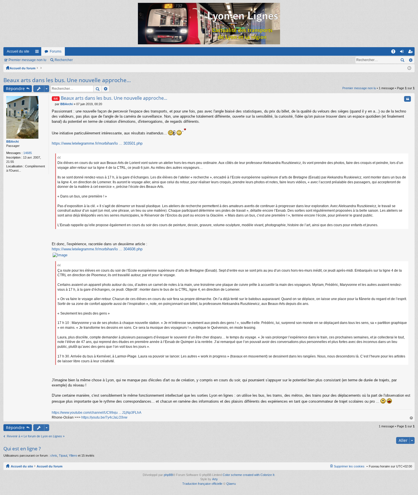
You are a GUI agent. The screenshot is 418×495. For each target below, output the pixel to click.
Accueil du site (18, 51)
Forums (55, 51)
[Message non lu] (53, 104)
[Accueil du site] (209, 23)
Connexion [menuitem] (403, 52)
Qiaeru (231, 483)
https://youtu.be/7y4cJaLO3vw (104, 417)
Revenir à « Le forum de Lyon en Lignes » (36, 436)
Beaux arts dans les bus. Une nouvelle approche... (67, 80)
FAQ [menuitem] (395, 52)
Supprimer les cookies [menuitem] (349, 466)
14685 (27, 153)
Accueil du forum (23, 68)
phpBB (168, 475)
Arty (215, 479)
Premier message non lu (27, 60)
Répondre (15, 88)
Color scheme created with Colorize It (248, 475)
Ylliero (73, 455)
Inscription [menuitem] (411, 52)
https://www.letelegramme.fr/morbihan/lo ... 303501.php (97, 143)
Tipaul (63, 455)
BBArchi (12, 141)
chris (53, 455)
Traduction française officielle (202, 483)
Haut (411, 418)
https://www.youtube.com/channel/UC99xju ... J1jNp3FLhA (96, 413)
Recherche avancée (410, 60)
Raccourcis (38, 52)
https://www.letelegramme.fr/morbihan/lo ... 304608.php (97, 249)
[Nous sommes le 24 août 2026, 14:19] (409, 68)
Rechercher (64, 60)
